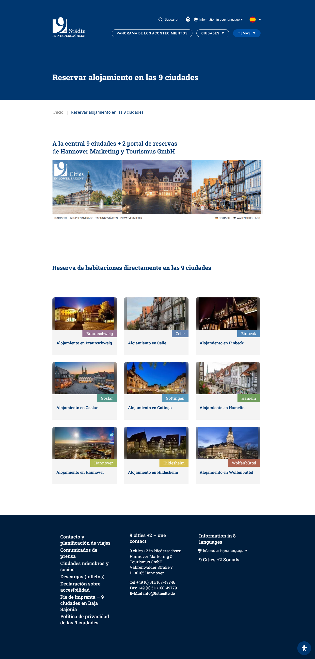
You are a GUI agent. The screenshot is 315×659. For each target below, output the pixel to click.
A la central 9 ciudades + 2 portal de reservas (114, 143)
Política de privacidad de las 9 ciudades (84, 619)
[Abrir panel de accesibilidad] (304, 648)
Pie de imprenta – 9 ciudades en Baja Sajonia (82, 603)
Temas (244, 33)
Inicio (58, 112)
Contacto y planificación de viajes (85, 540)
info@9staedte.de (159, 593)
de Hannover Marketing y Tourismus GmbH (113, 151)
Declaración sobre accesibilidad (80, 587)
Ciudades (210, 33)
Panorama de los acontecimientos (152, 33)
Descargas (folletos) (82, 576)
